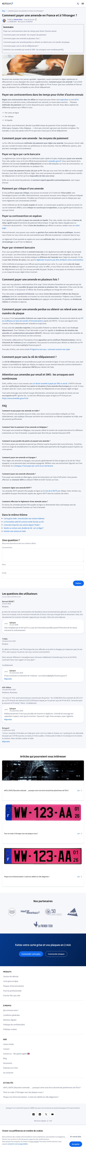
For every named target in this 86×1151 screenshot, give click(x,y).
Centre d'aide (8, 1044)
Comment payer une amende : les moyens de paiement (24, 35)
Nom (4, 564)
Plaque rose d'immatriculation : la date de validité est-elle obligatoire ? (31, 1097)
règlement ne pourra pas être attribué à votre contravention (59, 260)
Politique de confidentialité (14, 1024)
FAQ (61, 49)
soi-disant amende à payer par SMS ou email (50, 383)
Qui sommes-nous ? (11, 1010)
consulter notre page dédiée (18, 1144)
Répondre (8, 679)
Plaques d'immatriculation (13, 986)
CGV (50, 1121)
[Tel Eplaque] (78, 3)
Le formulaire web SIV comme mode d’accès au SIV (24, 521)
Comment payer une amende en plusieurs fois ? (21, 38)
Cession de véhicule (10, 976)
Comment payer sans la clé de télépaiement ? (21, 46)
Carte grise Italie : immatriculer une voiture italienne (24, 518)
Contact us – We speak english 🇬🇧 (16, 1053)
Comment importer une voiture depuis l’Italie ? (22, 525)
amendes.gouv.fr (54, 161)
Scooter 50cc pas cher (11, 995)
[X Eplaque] (46, 1114)
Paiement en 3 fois (10, 1068)
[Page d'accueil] (7, 3)
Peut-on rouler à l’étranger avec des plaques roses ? (23, 1092)
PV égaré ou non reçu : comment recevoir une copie (50, 349)
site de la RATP (51, 491)
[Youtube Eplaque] (52, 1114)
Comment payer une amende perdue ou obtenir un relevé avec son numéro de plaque (36, 42)
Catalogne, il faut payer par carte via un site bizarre (33, 466)
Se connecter (8, 1072)
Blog (5, 1058)
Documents (7, 1063)
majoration (63, 99)
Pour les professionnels (12, 991)
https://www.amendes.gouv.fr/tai (15, 398)
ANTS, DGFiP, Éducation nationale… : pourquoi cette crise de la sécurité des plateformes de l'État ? (42, 1087)
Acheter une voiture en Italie (15, 531)
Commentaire (7, 547)
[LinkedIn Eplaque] (40, 1114)
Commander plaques (56, 954)
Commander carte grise (31, 954)
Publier (78, 583)
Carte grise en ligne (10, 981)
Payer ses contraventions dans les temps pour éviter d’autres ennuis (30, 31)
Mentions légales (9, 1020)
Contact (6, 1049)
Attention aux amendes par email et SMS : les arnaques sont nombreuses (31, 49)
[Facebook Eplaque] (33, 1114)
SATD (76, 99)
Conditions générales (11, 1015)
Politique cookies (10, 1029)
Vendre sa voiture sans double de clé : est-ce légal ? (24, 528)
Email (4, 573)
